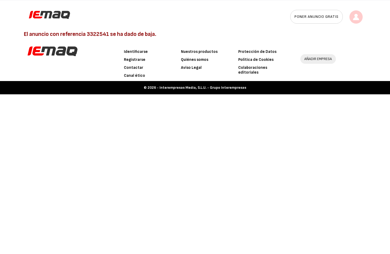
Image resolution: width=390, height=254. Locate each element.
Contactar (133, 67)
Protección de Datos (257, 51)
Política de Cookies (256, 59)
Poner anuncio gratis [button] (316, 16)
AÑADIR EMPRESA (318, 59)
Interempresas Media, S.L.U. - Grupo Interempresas (202, 87)
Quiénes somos (194, 59)
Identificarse (136, 51)
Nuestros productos (199, 51)
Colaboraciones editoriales (252, 70)
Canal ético (134, 75)
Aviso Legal (191, 67)
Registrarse (134, 59)
